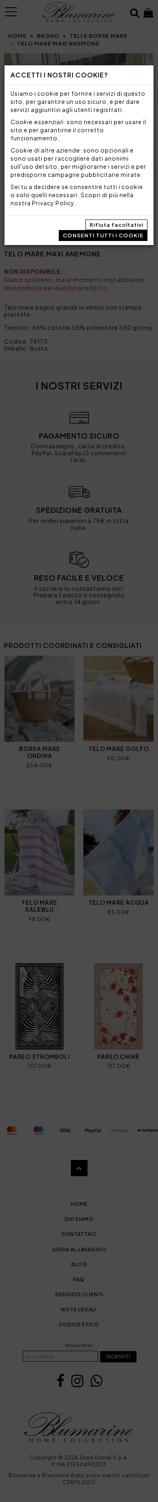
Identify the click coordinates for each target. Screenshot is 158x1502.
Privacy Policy (53, 203)
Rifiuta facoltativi (116, 225)
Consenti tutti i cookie (103, 235)
